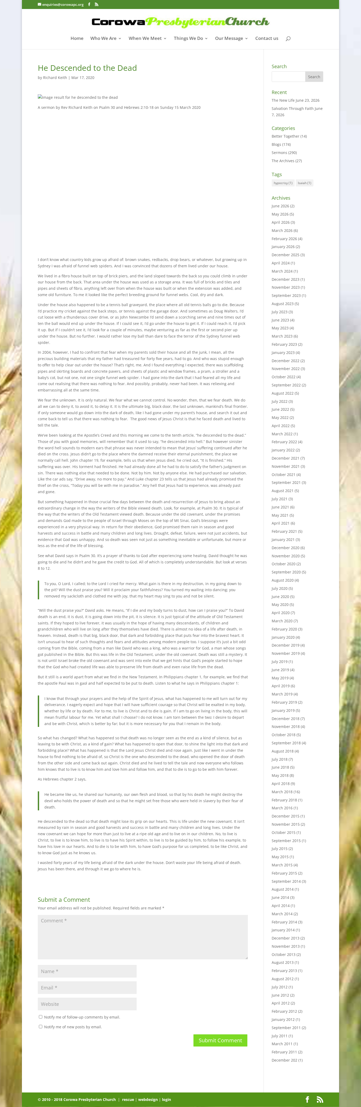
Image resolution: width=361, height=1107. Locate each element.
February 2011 (284, 1051)
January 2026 (283, 246)
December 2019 (285, 645)
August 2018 (283, 751)
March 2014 (282, 913)
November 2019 (286, 653)
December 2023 (285, 279)
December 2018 (285, 718)
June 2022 (280, 409)
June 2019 (280, 669)
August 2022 (283, 393)
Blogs (276, 144)
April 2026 (281, 222)
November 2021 (286, 466)
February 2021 (284, 531)
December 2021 (285, 458)
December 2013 (285, 938)
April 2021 (281, 523)
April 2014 (281, 905)
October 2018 (283, 734)
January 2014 (283, 929)
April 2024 (281, 262)
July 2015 (280, 848)
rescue (128, 1099)
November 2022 (286, 368)
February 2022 (284, 441)
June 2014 (280, 897)
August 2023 (283, 303)
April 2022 (281, 425)
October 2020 (283, 563)
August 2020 (283, 580)
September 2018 (286, 742)
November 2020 (286, 555)
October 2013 (283, 954)
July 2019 (280, 661)
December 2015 (285, 816)
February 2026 (284, 238)
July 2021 (280, 498)
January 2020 (283, 637)
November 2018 (286, 726)
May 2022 (280, 417)
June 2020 (280, 596)
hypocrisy (283, 183)
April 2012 (281, 1003)
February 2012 (284, 1011)
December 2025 (285, 254)
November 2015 (286, 824)
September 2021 (286, 482)
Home (77, 38)
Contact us (266, 38)
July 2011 (280, 1035)
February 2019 (284, 702)
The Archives (283, 160)
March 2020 (282, 620)
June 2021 (280, 507)
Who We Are (103, 38)
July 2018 (280, 759)
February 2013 (284, 970)
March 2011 (282, 1043)
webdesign (148, 1099)
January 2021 (283, 539)
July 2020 (280, 588)
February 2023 (284, 344)
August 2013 (283, 962)
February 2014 (284, 921)
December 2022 (285, 360)
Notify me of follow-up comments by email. (82, 1017)
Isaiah (304, 183)
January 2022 (283, 449)
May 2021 (280, 515)
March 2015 (282, 864)
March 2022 (282, 433)
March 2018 (282, 791)
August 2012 (283, 978)
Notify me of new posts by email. (73, 1026)
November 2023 (286, 287)
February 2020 (284, 629)
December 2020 (285, 547)
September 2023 (286, 295)
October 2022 (283, 376)
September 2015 (286, 840)
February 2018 (284, 799)
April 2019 (281, 685)
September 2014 (286, 881)
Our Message (229, 38)
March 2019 (282, 694)
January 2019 (283, 710)
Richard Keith (55, 77)
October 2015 (283, 832)
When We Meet (145, 38)
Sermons (279, 152)
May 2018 (280, 775)
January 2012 (283, 1019)
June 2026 (280, 205)
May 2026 (280, 214)
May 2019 (280, 677)
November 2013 (286, 946)
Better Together (285, 136)
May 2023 (280, 327)
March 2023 (282, 336)
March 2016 (282, 807)
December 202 (284, 1060)
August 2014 (283, 889)
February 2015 (284, 873)
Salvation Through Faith (293, 108)
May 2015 (280, 856)
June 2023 (280, 320)
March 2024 (282, 271)
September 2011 (286, 1027)
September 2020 (286, 571)
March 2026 (282, 230)
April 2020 (281, 612)
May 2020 (280, 604)
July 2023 (280, 311)
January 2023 (283, 352)
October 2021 (283, 474)
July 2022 (280, 401)
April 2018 (281, 783)
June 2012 (280, 995)
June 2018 (280, 767)
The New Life (283, 100)
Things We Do (188, 38)
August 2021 (283, 490)
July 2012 (280, 986)
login (166, 1099)
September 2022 (286, 384)
